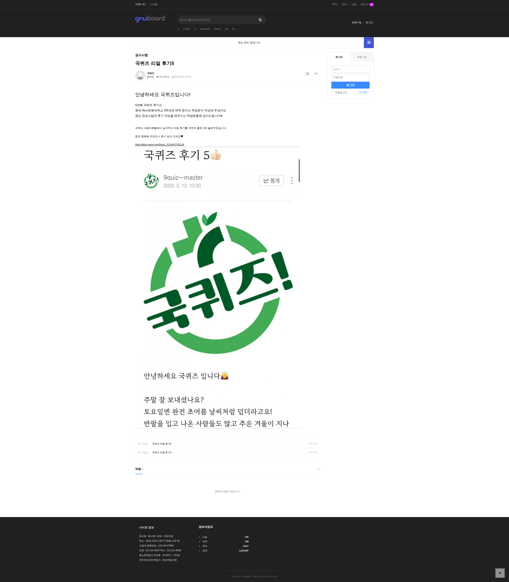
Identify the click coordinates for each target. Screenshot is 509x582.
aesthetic (205, 29)
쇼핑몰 (153, 4)
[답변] (316, 74)
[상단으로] (500, 573)
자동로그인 (341, 92)
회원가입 (356, 22)
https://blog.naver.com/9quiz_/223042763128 (159, 144)
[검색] (260, 19)
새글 (353, 4)
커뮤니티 (140, 4)
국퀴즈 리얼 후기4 (161, 452)
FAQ (334, 4)
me (226, 29)
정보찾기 (363, 92)
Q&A (344, 4)
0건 (152, 76)
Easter (217, 29)
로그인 (369, 22)
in (195, 29)
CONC (186, 29)
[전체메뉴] (369, 42)
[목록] (307, 74)
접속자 (367, 4)
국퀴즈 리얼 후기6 (161, 443)
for (233, 29)
